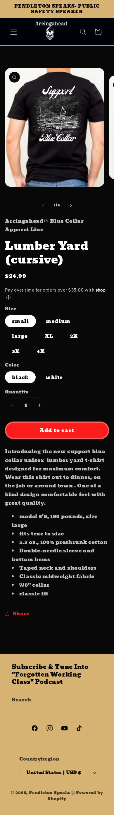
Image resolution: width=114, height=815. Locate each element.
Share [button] (21, 613)
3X (16, 351)
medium (58, 321)
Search (21, 699)
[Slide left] (43, 205)
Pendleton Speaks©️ (52, 793)
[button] (13, 31)
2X (74, 336)
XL (49, 336)
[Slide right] (70, 205)
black (20, 377)
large (20, 336)
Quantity (17, 392)
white (54, 377)
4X (41, 351)
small (20, 321)
